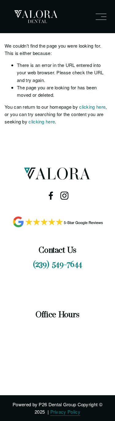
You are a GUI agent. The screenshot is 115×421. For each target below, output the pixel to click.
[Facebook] (51, 195)
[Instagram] (64, 195)
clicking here (92, 106)
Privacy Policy (65, 411)
